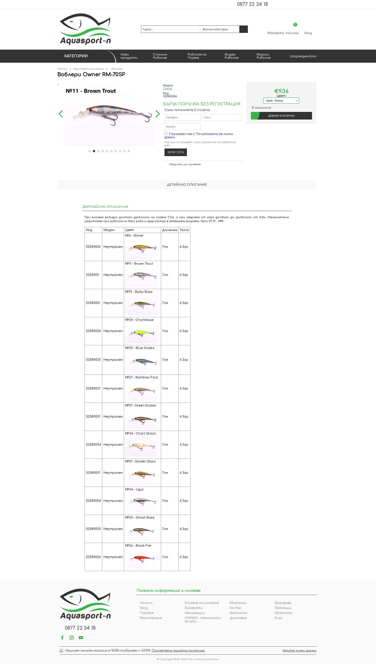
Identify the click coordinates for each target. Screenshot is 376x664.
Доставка (238, 618)
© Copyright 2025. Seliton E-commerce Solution (188, 659)
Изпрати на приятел (185, 164)
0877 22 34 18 (252, 4)
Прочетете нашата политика (178, 650)
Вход (308, 33)
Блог (279, 618)
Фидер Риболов (231, 56)
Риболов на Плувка (197, 56)
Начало (62, 68)
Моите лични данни (299, 650)
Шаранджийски (303, 56)
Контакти (238, 613)
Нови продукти (129, 56)
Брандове (283, 603)
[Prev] (62, 114)
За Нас (236, 608)
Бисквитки (194, 608)
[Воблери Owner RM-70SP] (57, 83)
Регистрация (151, 618)
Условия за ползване (202, 603)
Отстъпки (284, 613)
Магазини (275, 33)
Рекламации (195, 613)
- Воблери (116, 68)
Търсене (147, 613)
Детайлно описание (187, 184)
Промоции (283, 608)
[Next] (156, 114)
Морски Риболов (263, 56)
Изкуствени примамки (88, 68)
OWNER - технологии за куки (203, 619)
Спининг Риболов (160, 56)
